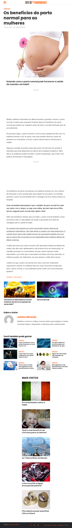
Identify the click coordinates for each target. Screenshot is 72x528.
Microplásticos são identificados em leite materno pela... (60, 366)
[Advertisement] (36, 104)
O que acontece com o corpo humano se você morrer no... (27, 344)
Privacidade (60, 525)
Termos (66, 525)
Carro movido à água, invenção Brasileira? (32, 484)
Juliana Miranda (20, 27)
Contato (54, 525)
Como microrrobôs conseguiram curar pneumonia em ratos (26, 366)
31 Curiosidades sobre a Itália (33, 403)
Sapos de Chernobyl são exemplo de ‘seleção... (59, 355)
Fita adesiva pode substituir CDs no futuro (35, 512)
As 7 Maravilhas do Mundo (34, 458)
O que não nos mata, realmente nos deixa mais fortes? (26, 355)
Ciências (7, 9)
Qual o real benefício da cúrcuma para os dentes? (34, 431)
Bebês (10, 277)
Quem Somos (47, 525)
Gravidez (18, 277)
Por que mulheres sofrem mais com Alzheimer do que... (59, 344)
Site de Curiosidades (13, 524)
